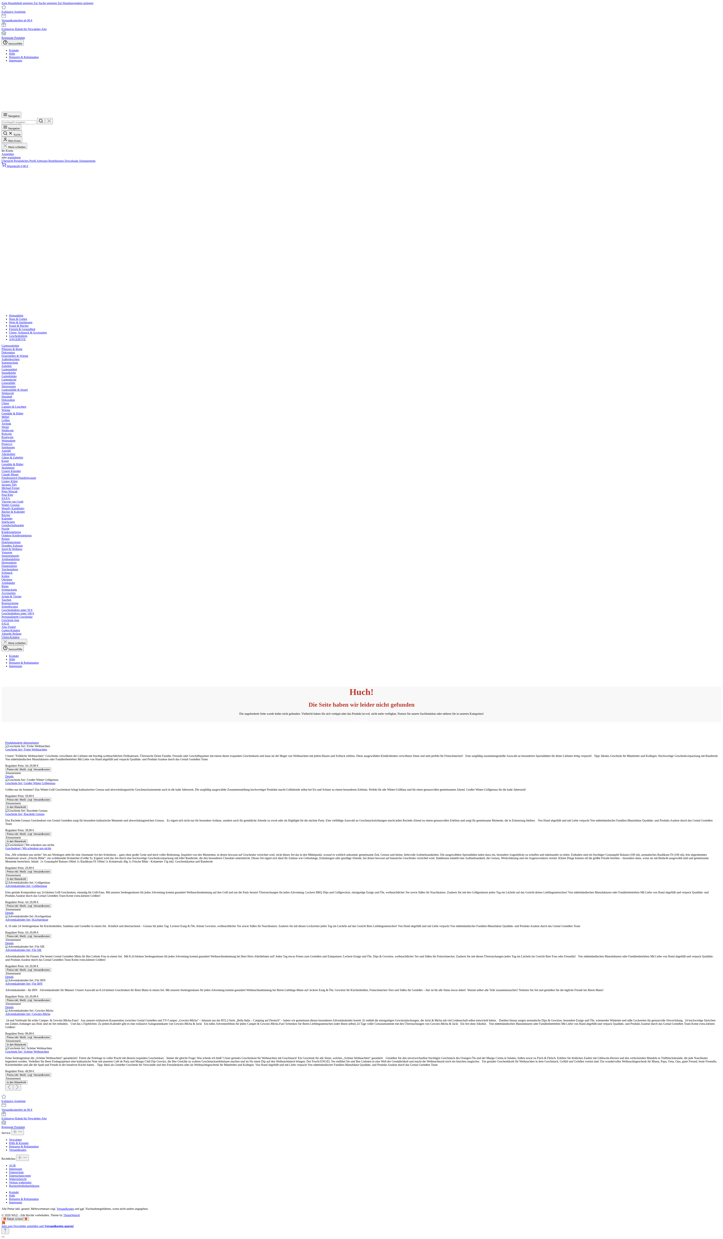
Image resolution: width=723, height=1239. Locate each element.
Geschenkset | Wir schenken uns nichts (28, 848)
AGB (12, 1165)
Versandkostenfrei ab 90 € (17, 20)
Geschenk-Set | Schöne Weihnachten (27, 1051)
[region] (361, 915)
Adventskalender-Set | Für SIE (23, 950)
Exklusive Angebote (14, 11)
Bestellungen (56, 160)
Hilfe (12, 53)
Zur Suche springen (46, 3)
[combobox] (19, 122)
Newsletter (15, 1139)
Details (9, 776)
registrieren (14, 157)
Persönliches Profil (25, 160)
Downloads (72, 160)
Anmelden (8, 154)
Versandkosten (17, 1149)
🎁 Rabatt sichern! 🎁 (15, 1219)
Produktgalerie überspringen (22, 742)
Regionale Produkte (13, 37)
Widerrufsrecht (18, 1179)
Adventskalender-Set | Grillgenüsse (26, 886)
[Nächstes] (17, 1087)
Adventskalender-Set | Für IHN (24, 983)
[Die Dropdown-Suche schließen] (49, 121)
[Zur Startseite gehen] (117, 110)
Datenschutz (16, 1172)
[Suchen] (41, 121)
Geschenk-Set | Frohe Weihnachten (26, 749)
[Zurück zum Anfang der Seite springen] (5, 1231)
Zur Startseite (361, 720)
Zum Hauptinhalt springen (18, 3)
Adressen (42, 160)
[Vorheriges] (9, 1087)
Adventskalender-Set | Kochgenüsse (26, 919)
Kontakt (14, 50)
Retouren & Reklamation (24, 57)
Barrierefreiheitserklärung (24, 1185)
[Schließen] (3, 1236)
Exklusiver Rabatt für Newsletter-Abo (24, 29)
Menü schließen (17, 147)
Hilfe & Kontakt (18, 1143)
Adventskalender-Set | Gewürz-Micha (27, 1014)
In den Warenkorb (16, 807)
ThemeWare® (71, 1215)
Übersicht (8, 160)
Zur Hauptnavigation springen (75, 3)
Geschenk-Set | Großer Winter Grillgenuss (30, 783)
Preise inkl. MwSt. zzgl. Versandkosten (28, 769)
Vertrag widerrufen (20, 1182)
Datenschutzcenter (20, 1175)
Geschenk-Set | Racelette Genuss (24, 814)
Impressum (15, 60)
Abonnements (87, 160)
